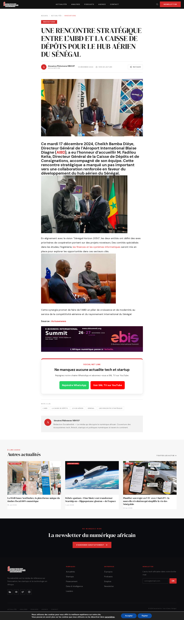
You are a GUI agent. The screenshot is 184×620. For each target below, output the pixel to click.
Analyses (75, 4)
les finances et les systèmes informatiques (96, 247)
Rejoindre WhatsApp (74, 385)
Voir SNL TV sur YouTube (107, 385)
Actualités (61, 4)
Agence (102, 4)
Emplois (107, 581)
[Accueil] (10, 4)
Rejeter (145, 615)
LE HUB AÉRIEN (77, 408)
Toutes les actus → (166, 455)
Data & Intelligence (74, 586)
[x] (22, 591)
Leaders (69, 591)
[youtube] (16, 591)
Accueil (44, 16)
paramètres (110, 617)
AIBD (60, 152)
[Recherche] (157, 4)
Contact (114, 4)
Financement (71, 581)
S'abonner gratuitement (90, 545)
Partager (137, 67)
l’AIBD (45, 408)
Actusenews (58, 321)
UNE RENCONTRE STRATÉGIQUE (110, 408)
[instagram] (29, 591)
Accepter (129, 615)
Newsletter (170, 4)
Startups (70, 576)
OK (173, 581)
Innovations (70, 16)
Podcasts (89, 4)
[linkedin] (9, 591)
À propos (108, 571)
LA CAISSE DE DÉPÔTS (60, 408)
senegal (91, 408)
